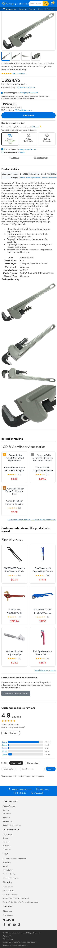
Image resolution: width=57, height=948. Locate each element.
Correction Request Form (16, 693)
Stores (5, 838)
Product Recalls (9, 874)
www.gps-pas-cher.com (29, 92)
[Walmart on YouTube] (14, 925)
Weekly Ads (38, 793)
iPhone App (7, 911)
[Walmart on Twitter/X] (9, 925)
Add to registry (42, 157)
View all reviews (10, 733)
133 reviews (20, 74)
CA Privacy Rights (10, 894)
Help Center (44, 789)
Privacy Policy (8, 890)
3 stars (4, 748)
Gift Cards (7, 849)
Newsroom (7, 813)
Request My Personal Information (16, 898)
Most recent (16, 763)
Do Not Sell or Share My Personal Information (20, 902)
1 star (5, 754)
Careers (6, 810)
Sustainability (8, 821)
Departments (11, 9)
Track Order (21, 793)
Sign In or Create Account (21, 789)
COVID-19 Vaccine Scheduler (14, 858)
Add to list (15, 157)
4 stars (4, 745)
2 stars (4, 751)
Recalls (5, 866)
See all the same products (45, 670)
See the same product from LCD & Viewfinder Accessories (32, 519)
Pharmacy (7, 862)
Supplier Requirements (11, 825)
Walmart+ (7, 845)
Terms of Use (8, 886)
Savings (32, 9)
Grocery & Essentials (46, 9)
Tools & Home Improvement (30, 177)
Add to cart (28, 115)
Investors (6, 817)
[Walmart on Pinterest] (19, 925)
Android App (8, 915)
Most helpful (8, 769)
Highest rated (32, 763)
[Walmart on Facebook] (4, 925)
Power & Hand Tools (49, 177)
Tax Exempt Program (11, 877)
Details (22, 152)
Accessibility (8, 870)
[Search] (46, 3)
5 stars (4, 742)
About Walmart (9, 806)
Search (50, 769)
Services (22, 9)
